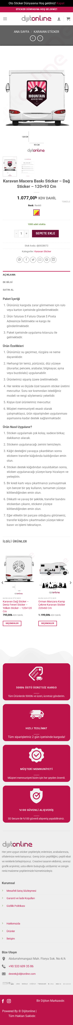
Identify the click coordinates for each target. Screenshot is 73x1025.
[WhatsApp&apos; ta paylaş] (19, 260)
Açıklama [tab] (9, 274)
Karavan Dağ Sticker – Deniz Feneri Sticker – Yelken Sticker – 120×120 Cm (17, 606)
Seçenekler (12, 623)
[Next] (64, 103)
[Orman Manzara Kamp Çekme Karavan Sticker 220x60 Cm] (54, 571)
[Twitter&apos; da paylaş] (33, 260)
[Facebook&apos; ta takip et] (3, 1001)
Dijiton (45, 1000)
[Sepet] (68, 19)
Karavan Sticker (46, 32)
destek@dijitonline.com (22, 973)
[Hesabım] (59, 19)
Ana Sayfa (21, 32)
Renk (31, 205)
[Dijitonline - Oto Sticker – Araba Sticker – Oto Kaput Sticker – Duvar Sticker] (36, 18)
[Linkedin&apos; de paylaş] (53, 260)
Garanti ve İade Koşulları (21, 898)
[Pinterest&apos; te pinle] (47, 260)
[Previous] (8, 103)
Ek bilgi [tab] (8, 282)
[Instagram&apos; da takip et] (9, 1001)
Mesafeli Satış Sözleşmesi (21, 890)
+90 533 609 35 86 (21, 966)
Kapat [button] (60, 3)
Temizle (66, 201)
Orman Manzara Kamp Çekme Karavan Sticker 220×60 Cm (51, 604)
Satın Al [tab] (8, 289)
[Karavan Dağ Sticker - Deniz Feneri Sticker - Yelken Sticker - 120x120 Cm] (19, 571)
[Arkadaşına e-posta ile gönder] (40, 260)
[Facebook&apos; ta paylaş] (26, 260)
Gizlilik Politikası (16, 906)
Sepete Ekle (45, 233)
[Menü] (5, 18)
